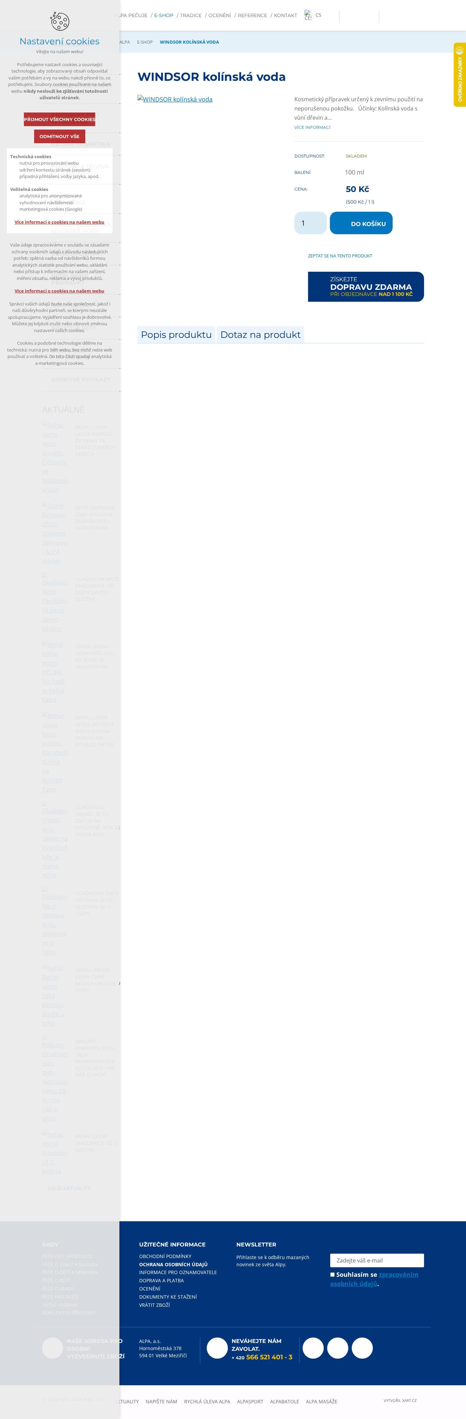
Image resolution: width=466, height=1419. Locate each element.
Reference (252, 15)
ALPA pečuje (130, 15)
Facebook (313, 1348)
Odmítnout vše (60, 136)
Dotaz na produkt (260, 334)
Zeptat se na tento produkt (340, 256)
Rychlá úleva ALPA (207, 1401)
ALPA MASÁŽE (321, 1401)
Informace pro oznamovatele (178, 1272)
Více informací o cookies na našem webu (60, 222)
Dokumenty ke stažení (168, 1297)
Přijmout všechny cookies (60, 119)
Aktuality (126, 1401)
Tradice (191, 15)
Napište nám (161, 1401)
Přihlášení (346, 17)
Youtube (337, 1348)
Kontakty (359, 17)
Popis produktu (176, 334)
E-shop (163, 15)
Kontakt (285, 15)
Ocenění (219, 15)
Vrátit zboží (154, 1305)
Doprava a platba (161, 1280)
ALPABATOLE (284, 1401)
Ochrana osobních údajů (173, 1264)
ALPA (124, 42)
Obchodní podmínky (165, 1256)
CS (318, 15)
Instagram (362, 1348)
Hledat (372, 17)
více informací (312, 127)
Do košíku (368, 224)
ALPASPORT (250, 1401)
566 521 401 (264, 1357)
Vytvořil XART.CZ (400, 1400)
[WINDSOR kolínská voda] (175, 99)
